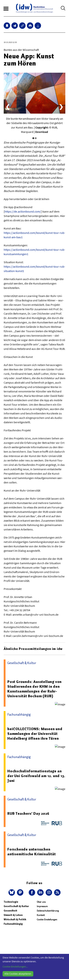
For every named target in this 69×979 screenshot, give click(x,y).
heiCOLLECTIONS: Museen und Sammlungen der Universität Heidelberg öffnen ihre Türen (34, 733)
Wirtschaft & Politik (15, 919)
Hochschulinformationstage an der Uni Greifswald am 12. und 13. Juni (36, 775)
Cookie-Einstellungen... (15, 966)
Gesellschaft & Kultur (16, 906)
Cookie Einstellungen (47, 919)
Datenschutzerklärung (48, 910)
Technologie (11, 902)
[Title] (22, 25)
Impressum (42, 906)
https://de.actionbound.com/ (23, 211)
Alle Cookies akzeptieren (17, 973)
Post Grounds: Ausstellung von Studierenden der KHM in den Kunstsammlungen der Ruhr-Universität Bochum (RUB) (34, 689)
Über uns (41, 901)
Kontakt (41, 915)
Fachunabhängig (13, 924)
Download (41, 132)
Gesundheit (10, 910)
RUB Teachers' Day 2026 (28, 813)
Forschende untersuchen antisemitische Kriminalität (31, 851)
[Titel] (7, 25)
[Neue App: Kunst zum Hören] (14, 25)
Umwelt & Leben (13, 915)
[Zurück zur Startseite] (34, 8)
